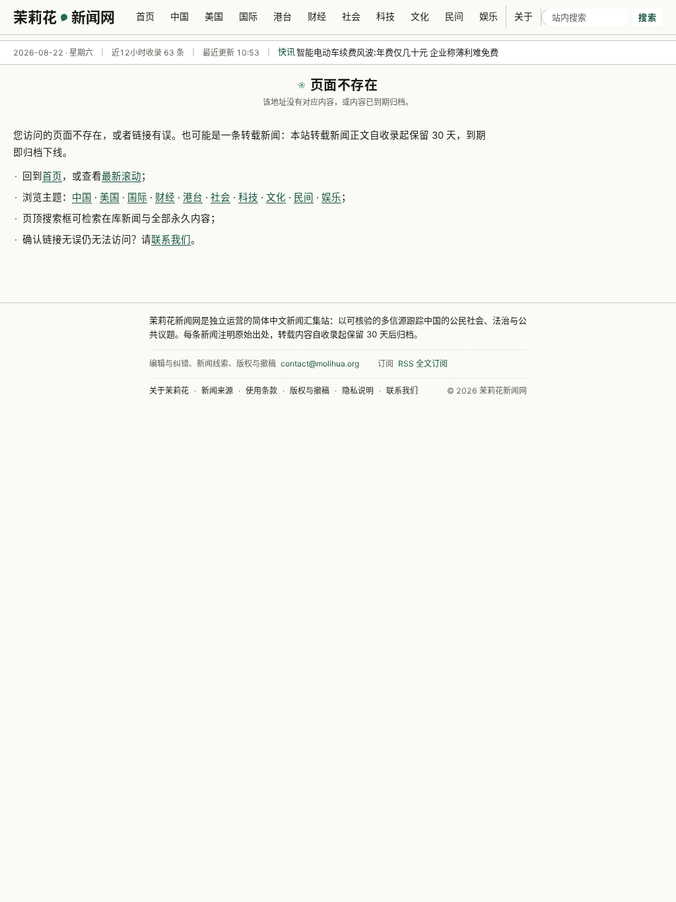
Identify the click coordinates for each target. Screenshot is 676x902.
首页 (145, 16)
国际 (248, 16)
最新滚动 (121, 176)
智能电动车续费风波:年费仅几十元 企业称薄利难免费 (397, 52)
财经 (317, 16)
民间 (454, 16)
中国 (179, 16)
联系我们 (171, 240)
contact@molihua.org (320, 363)
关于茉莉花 (169, 391)
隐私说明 (358, 391)
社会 (351, 16)
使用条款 (261, 391)
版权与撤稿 (309, 391)
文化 (420, 16)
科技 (385, 16)
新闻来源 (217, 391)
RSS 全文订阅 (423, 363)
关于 (523, 16)
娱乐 (488, 16)
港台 (282, 16)
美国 (214, 16)
